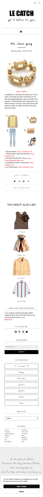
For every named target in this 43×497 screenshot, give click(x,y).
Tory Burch (24, 439)
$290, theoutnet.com (24, 151)
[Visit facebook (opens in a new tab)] (19, 181)
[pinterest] (19, 332)
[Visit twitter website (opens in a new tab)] (15, 181)
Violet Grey (7, 432)
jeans (21, 384)
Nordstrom (24, 433)
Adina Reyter (8, 441)
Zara (6, 439)
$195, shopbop (21, 91)
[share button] (39, 3)
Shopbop (7, 435)
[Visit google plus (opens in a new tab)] (24, 181)
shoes (21, 397)
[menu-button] (21, 31)
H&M (23, 435)
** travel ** (21, 366)
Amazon (7, 430)
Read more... (9, 319)
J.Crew (6, 437)
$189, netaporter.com (25, 167)
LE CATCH (21, 13)
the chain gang (21, 44)
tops (21, 403)
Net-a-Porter (25, 432)
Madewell (24, 437)
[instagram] (16, 332)
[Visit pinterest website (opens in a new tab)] (9, 62)
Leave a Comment (22, 175)
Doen (23, 441)
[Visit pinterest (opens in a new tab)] (28, 181)
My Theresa (25, 430)
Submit (21, 352)
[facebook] (23, 332)
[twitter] (27, 332)
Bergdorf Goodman (9, 433)
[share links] (35, 3)
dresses (21, 378)
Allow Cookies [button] (21, 486)
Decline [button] (21, 491)
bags (21, 372)
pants (21, 390)
